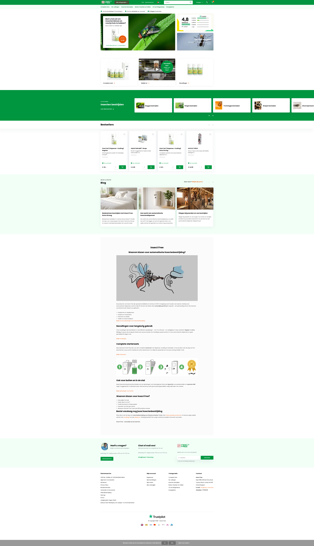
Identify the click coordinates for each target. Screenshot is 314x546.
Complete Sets (105, 7)
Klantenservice (149, 2)
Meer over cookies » (184, 543)
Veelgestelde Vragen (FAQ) (108, 500)
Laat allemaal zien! (106, 109)
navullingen (126, 417)
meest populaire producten (173, 415)
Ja (164, 543)
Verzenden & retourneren (108, 490)
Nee (172, 543)
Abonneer (207, 457)
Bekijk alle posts (197, 182)
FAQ (143, 2)
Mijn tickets (150, 482)
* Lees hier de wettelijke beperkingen (186, 461)
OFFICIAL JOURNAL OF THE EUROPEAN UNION (113, 477)
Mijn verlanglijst (151, 485)
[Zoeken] (191, 2)
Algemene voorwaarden (107, 480)
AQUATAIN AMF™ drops (139, 148)
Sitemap (103, 495)
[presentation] (209, 116)
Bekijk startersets (121, 354)
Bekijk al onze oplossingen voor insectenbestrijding (130, 321)
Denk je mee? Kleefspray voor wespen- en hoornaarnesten (117, 503)
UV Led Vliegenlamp (158, 7)
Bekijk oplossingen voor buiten (124, 391)
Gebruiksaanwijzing (106, 492)
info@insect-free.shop (145, 457)
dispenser (137, 417)
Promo (102, 497)
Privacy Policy (104, 485)
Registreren (150, 477)
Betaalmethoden (105, 487)
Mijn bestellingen (151, 480)
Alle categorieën (121, 2)
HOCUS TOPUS (193, 148)
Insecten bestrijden (127, 7)
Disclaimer (104, 482)
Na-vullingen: (115, 7)
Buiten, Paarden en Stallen (143, 7)
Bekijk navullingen (121, 338)
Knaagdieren (170, 7)
